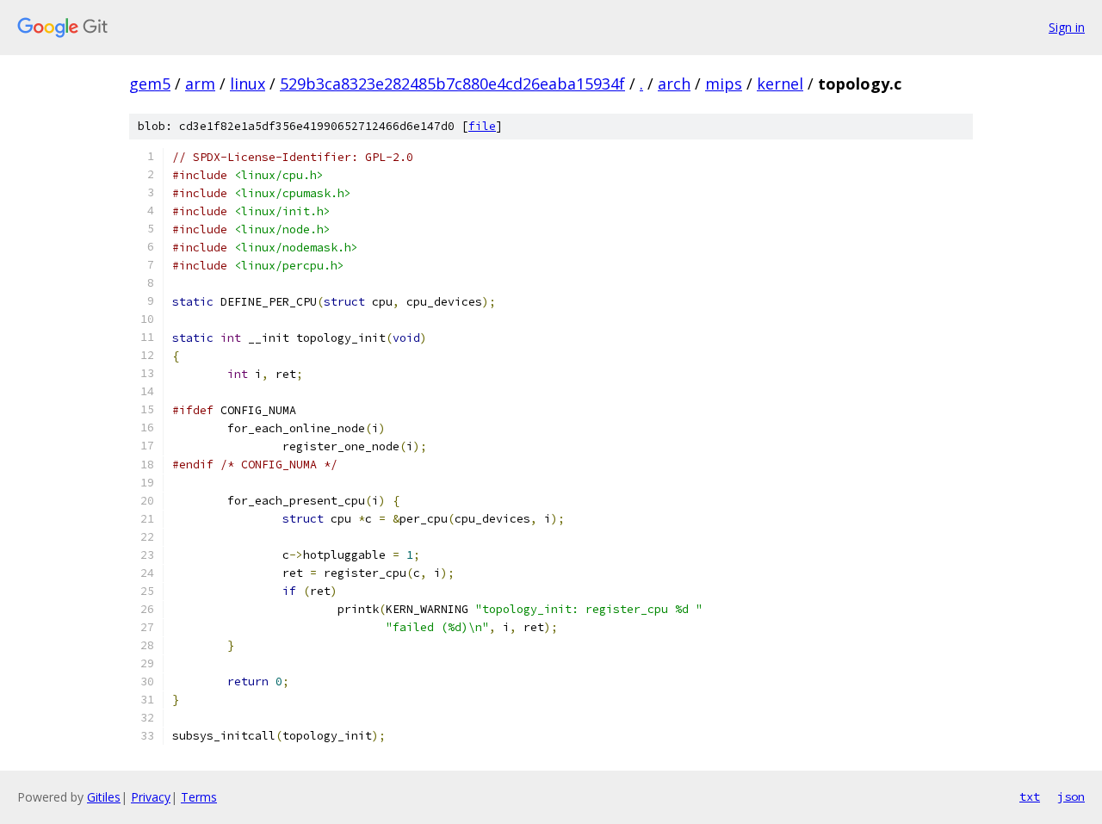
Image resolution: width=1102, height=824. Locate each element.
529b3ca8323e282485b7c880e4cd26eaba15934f (452, 83)
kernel (780, 83)
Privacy (150, 797)
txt (1029, 796)
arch (674, 83)
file (482, 126)
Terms (199, 797)
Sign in (1067, 27)
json (1071, 796)
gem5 (149, 83)
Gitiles (104, 797)
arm (200, 83)
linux (247, 83)
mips (723, 83)
